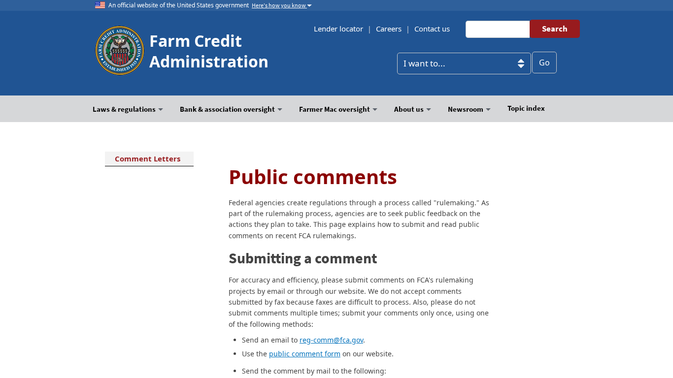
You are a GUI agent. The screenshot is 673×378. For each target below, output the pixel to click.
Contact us (432, 28)
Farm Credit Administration (209, 51)
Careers (389, 28)
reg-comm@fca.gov (331, 340)
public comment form (304, 353)
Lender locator (338, 28)
